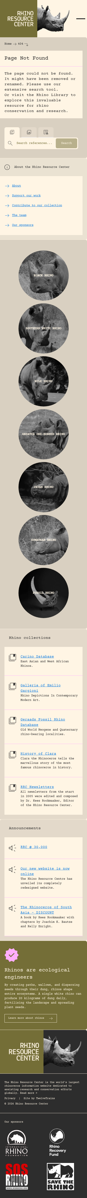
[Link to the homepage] (37, 18)
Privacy (9, 1098)
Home (8, 44)
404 (20, 44)
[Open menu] (81, 19)
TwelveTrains (45, 1098)
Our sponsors (13, 1122)
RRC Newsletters (37, 787)
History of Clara (38, 754)
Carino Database (37, 657)
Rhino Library (52, 95)
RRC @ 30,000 (34, 847)
